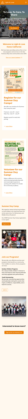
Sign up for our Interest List (14, 332)
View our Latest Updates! (13, 57)
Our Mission (14, 28)
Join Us (5, 290)
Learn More (9, 126)
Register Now (6, 224)
